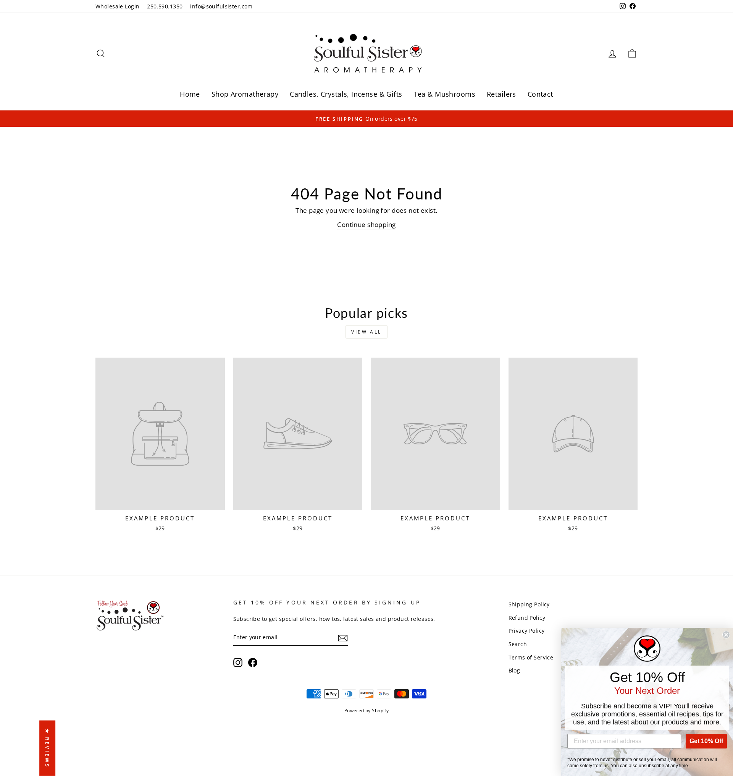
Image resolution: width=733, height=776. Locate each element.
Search (518, 644)
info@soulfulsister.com (221, 6)
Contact (540, 94)
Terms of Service (531, 657)
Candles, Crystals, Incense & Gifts (346, 94)
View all (366, 332)
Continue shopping (366, 224)
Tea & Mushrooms (444, 94)
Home (190, 94)
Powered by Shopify (366, 710)
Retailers (501, 94)
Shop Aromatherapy (245, 94)
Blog (514, 670)
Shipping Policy (529, 604)
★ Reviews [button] (47, 748)
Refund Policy (527, 617)
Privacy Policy (527, 630)
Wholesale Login (117, 6)
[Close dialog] (726, 634)
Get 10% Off (706, 741)
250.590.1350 (164, 6)
